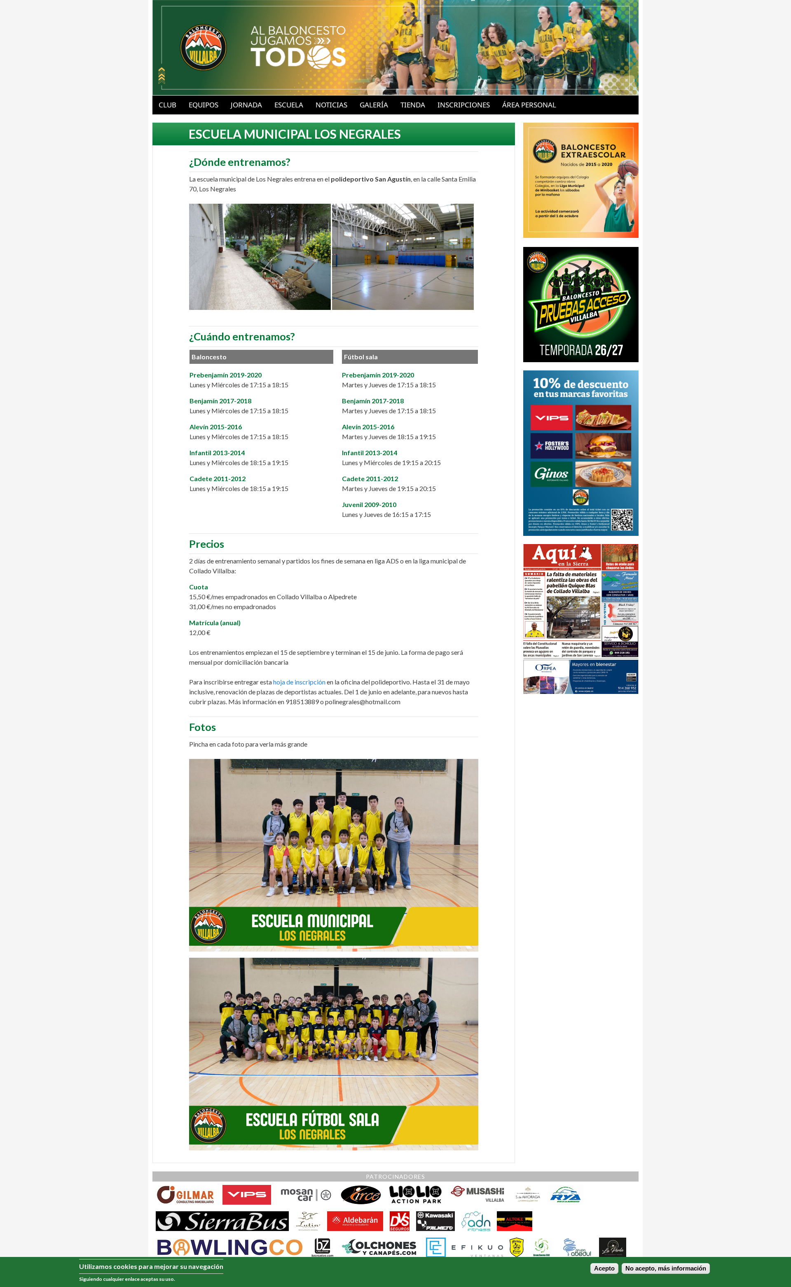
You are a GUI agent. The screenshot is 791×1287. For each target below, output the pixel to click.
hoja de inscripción (299, 682)
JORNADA (246, 104)
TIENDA (412, 104)
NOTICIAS (331, 104)
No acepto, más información (665, 1268)
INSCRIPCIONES (464, 104)
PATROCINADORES (395, 1176)
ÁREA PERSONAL (529, 104)
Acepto (604, 1268)
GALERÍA (374, 104)
